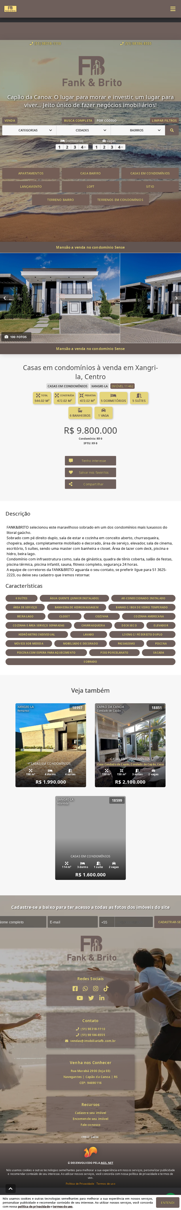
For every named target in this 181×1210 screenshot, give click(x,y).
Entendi (167, 1203)
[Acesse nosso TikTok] (106, 989)
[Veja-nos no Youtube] (80, 998)
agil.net (107, 1163)
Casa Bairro (90, 173)
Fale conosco (91, 1125)
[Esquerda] (4, 298)
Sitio (150, 186)
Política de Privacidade (80, 1183)
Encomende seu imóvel (91, 1119)
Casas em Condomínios (150, 173)
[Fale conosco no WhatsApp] (85, 989)
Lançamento (31, 186)
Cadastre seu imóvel (90, 1113)
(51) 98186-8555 (138, 43)
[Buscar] (172, 130)
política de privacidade (34, 1206)
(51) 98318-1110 (47, 43)
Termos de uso (105, 1183)
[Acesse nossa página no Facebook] (75, 989)
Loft (90, 186)
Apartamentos (30, 173)
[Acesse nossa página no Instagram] (95, 989)
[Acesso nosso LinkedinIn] (101, 998)
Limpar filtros (164, 120)
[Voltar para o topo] (11, 1188)
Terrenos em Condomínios (120, 200)
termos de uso (62, 1206)
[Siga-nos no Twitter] (91, 998)
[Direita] (176, 298)
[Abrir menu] (173, 9)
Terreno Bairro (60, 200)
